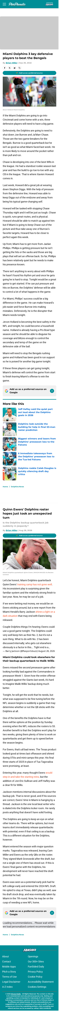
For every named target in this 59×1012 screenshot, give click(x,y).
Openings (33, 956)
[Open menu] (4, 4)
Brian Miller (11, 63)
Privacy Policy (35, 971)
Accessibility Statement (41, 981)
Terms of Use (9, 976)
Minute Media (16, 994)
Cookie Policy (35, 976)
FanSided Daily (36, 966)
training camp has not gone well (34, 584)
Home (5, 487)
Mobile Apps (9, 966)
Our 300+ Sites (36, 961)
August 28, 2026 (46, 651)
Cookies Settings (37, 986)
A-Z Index (7, 986)
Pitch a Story (9, 971)
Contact (6, 961)
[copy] (19, 68)
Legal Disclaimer (11, 981)
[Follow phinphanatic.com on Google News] (52, 391)
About (5, 956)
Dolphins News (17, 487)
